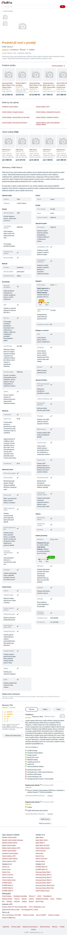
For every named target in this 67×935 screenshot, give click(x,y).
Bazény (31, 901)
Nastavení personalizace (30, 926)
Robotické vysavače (42, 899)
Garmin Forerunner (41, 858)
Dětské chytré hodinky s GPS (11, 848)
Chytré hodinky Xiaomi (43, 890)
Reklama (55, 926)
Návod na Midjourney (8, 917)
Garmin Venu (6, 872)
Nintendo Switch (7, 899)
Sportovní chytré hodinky (9, 858)
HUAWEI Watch (7, 883)
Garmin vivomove (7, 877)
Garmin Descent (41, 850)
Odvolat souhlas (45, 926)
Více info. (12, 729)
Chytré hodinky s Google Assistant (12, 112)
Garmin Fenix (40, 856)
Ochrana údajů (15, 926)
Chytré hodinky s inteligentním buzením (48, 112)
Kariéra (33, 929)
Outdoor (24, 901)
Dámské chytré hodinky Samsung (12, 840)
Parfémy (58, 899)
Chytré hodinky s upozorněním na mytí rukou (16, 117)
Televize (17, 899)
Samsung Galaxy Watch (43, 872)
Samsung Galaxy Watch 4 (44, 874)
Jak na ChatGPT (41, 915)
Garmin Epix (39, 853)
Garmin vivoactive (7, 874)
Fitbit (18, 199)
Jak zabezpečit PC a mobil (29, 909)
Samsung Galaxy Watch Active (45, 885)
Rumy (52, 899)
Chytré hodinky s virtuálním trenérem (47, 117)
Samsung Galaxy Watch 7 (44, 883)
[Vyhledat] (62, 6)
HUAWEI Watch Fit (41, 867)
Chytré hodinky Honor (9, 880)
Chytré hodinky (8, 11)
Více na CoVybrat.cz (31, 747)
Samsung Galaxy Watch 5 (44, 877)
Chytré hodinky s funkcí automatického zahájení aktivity (48, 123)
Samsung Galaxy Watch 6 (44, 880)
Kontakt (62, 926)
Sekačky (9, 901)
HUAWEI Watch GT (42, 869)
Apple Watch (39, 837)
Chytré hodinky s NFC (43, 106)
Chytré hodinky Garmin (43, 848)
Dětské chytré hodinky (9, 845)
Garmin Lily (5, 867)
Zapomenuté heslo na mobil (10, 909)
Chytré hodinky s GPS (9, 861)
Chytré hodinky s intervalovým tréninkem (14, 122)
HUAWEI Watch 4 (7, 888)
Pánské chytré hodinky (9, 850)
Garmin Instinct (40, 861)
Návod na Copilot (28, 915)
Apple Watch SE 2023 (42, 845)
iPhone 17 (32, 896)
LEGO (39, 896)
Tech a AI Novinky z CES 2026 (11, 915)
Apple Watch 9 (40, 843)
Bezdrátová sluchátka (20, 896)
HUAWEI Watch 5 (7, 890)
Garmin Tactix (6, 869)
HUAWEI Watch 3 (7, 885)
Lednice (31, 899)
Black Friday (40, 901)
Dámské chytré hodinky (9, 837)
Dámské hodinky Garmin (9, 843)
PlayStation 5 (47, 896)
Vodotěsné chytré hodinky (10, 106)
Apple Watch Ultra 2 (42, 840)
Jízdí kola (17, 901)
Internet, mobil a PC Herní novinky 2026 (14, 907)
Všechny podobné (57, 66)
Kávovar (24, 899)
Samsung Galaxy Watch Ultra (45, 888)
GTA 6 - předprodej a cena (37, 907)
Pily (3, 901)
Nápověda (6, 926)
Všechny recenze (44, 823)
